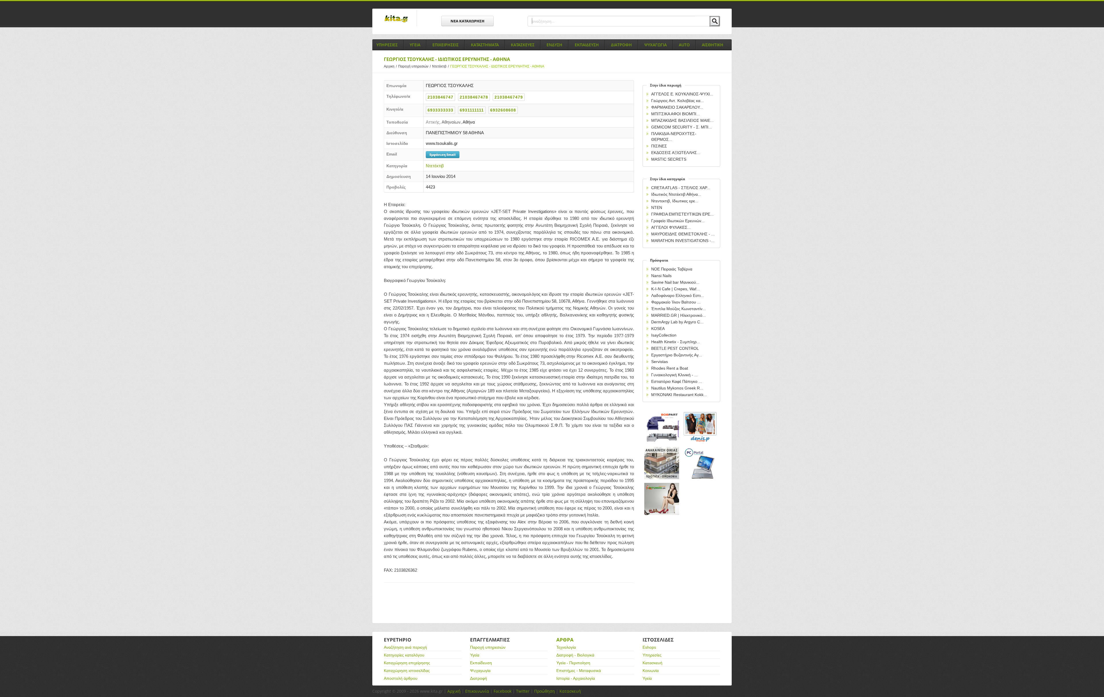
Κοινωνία (651, 670)
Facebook (502, 691)
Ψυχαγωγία (480, 670)
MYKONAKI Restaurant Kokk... (679, 394)
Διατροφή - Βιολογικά (575, 655)
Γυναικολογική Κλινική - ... (674, 374)
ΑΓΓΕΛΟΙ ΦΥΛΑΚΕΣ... (671, 227)
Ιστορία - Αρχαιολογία (575, 678)
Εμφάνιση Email (443, 154)
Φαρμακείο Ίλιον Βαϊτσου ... (676, 302)
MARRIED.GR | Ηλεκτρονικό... (678, 315)
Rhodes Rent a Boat (669, 368)
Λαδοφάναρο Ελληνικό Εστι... (677, 295)
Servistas (659, 361)
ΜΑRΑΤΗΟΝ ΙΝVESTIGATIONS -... (682, 240)
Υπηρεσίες (652, 655)
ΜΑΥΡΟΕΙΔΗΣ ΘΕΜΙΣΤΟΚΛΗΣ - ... (683, 234)
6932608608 (503, 110)
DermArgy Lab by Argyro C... (677, 322)
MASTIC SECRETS (668, 159)
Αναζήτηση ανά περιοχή (405, 647)
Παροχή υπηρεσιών (414, 66)
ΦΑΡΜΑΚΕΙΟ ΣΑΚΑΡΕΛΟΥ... (677, 107)
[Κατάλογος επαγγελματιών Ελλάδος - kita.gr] (396, 17)
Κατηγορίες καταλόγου (404, 655)
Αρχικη (390, 66)
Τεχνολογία (566, 647)
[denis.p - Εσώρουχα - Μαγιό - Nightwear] (700, 427)
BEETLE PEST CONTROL (675, 348)
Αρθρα (565, 639)
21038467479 (508, 97)
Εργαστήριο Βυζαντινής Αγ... (676, 355)
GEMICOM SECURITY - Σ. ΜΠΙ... (681, 127)
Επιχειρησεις (445, 44)
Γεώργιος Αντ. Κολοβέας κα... (677, 100)
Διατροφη (621, 44)
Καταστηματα (485, 44)
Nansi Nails (661, 275)
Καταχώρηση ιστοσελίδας (407, 670)
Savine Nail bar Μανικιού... (675, 282)
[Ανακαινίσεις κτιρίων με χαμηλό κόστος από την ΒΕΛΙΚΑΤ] (662, 463)
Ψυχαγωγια (655, 44)
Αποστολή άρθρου (400, 678)
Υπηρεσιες (387, 44)
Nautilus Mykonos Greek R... (677, 388)
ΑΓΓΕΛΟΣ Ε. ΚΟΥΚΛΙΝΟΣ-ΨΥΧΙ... (682, 94)
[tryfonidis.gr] (662, 499)
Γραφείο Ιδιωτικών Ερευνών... (678, 220)
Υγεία (474, 655)
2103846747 (440, 97)
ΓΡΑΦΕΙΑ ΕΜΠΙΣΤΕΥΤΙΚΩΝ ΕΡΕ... (682, 214)
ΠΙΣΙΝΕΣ (659, 146)
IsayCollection (663, 335)
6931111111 (472, 110)
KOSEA (658, 328)
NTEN (656, 207)
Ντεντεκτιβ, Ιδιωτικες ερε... (674, 201)
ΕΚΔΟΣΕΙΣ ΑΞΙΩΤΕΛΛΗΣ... (675, 152)
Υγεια (415, 44)
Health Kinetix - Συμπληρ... (675, 341)
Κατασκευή (652, 662)
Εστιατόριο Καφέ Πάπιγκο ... (676, 381)
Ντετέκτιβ (440, 66)
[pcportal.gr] (700, 463)
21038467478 (474, 97)
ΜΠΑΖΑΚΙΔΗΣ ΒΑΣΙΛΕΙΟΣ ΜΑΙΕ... (682, 120)
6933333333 (440, 110)
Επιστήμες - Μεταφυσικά (578, 670)
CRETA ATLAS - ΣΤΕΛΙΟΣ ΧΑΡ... (680, 187)
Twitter (523, 691)
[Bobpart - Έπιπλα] (662, 427)
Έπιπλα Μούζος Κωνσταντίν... (678, 308)
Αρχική (454, 691)
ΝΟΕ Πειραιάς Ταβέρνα (671, 269)
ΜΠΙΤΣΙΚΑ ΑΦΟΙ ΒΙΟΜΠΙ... (675, 114)
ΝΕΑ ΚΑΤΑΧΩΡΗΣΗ (467, 21)
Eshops (649, 647)
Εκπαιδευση (587, 44)
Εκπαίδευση (481, 662)
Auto (684, 44)
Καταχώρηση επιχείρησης (407, 662)
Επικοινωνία (477, 691)
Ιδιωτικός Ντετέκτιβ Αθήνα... (676, 194)
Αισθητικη (712, 44)
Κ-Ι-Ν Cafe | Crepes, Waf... (675, 289)
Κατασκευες (522, 44)
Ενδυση (554, 44)
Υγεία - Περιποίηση (573, 662)
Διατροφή (478, 678)
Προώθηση (544, 691)
